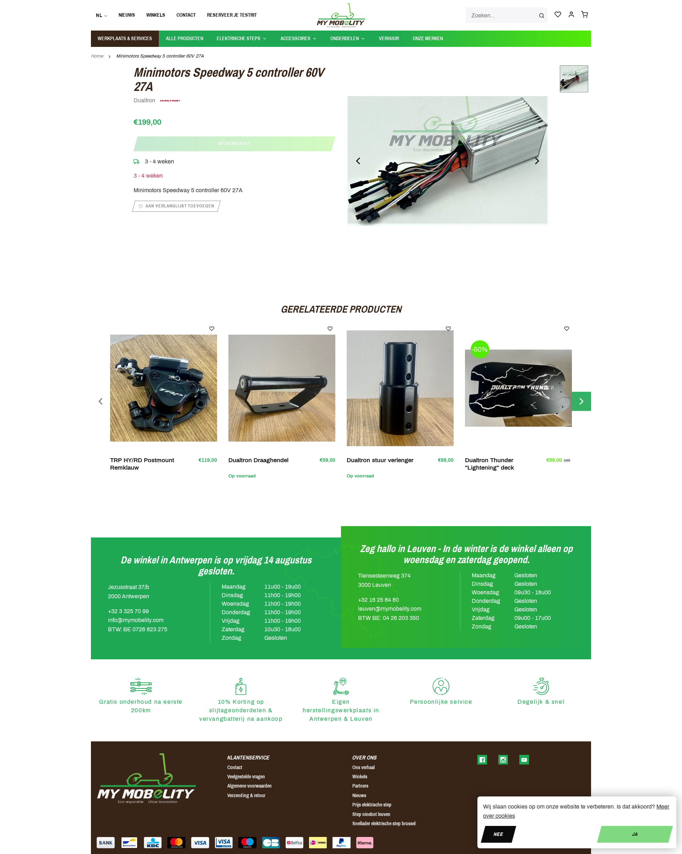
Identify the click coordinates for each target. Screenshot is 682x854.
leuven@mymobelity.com (389, 609)
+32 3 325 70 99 (128, 611)
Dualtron (145, 100)
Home (97, 56)
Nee (498, 834)
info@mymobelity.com (135, 620)
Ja (635, 834)
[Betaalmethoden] (106, 842)
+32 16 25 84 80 (378, 600)
